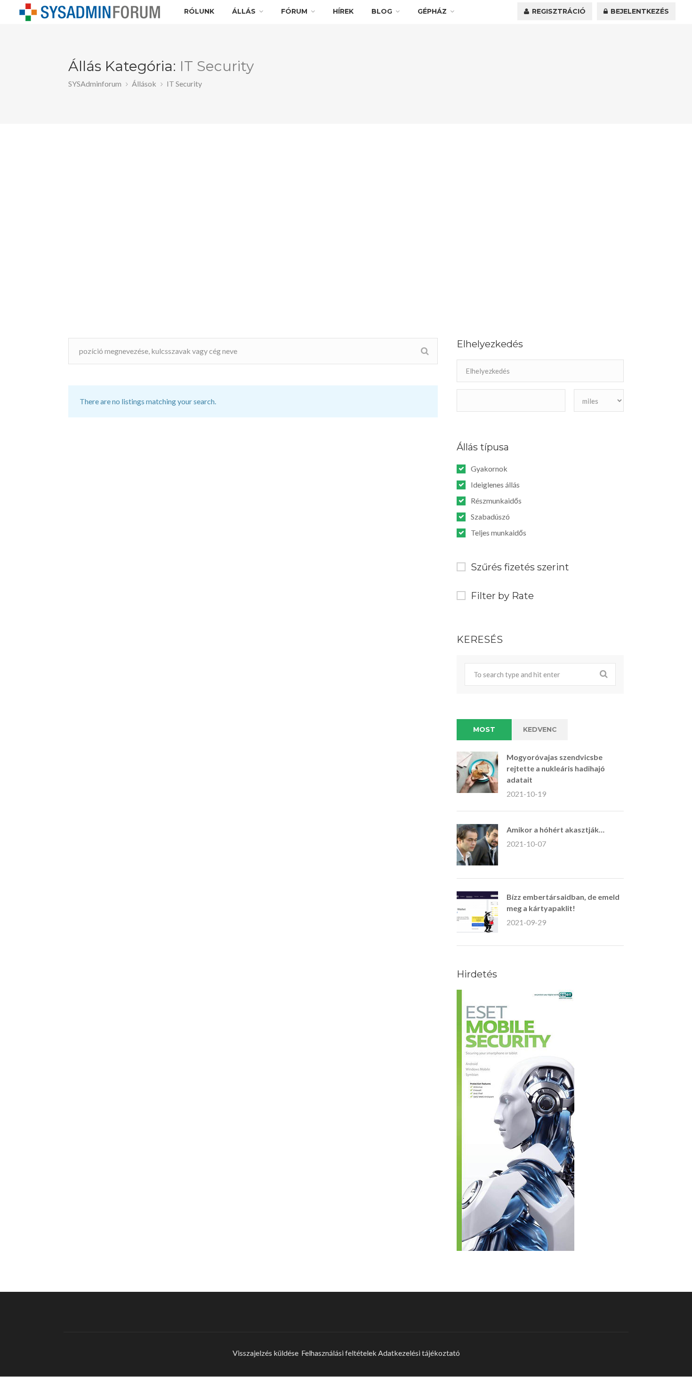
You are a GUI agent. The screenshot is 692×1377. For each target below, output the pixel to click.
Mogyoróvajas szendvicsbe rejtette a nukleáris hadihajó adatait (556, 768)
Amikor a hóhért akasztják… (555, 829)
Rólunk (199, 11)
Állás (244, 11)
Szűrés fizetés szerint (520, 567)
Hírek (343, 11)
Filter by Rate (502, 595)
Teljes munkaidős (498, 532)
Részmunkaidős (496, 500)
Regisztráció (558, 11)
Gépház (432, 11)
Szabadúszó (490, 516)
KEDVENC (540, 729)
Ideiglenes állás (495, 484)
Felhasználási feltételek (339, 1352)
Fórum (294, 11)
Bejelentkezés (639, 11)
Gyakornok (489, 468)
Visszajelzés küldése (265, 1352)
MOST (484, 729)
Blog (381, 11)
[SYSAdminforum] (90, 12)
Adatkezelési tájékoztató (419, 1352)
